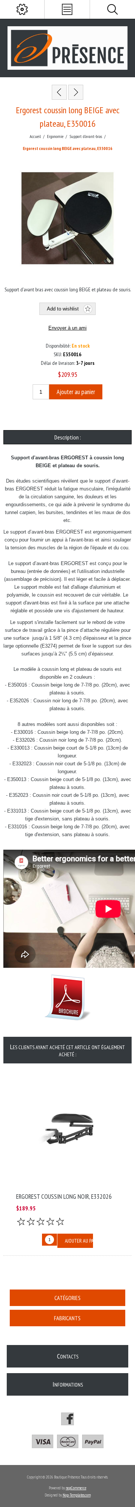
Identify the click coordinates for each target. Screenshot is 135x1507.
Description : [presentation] (67, 437)
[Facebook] (68, 1419)
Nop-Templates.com (77, 1495)
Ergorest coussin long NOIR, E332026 (64, 1196)
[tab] (67, 437)
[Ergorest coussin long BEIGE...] (59, 92)
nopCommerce (76, 1488)
